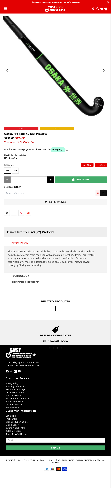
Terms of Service (14, 404)
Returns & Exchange (15, 389)
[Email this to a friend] (28, 213)
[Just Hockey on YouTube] (19, 372)
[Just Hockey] (55, 9)
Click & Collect (12, 424)
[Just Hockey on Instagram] (15, 372)
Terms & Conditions (15, 392)
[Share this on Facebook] (14, 213)
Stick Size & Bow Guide (17, 421)
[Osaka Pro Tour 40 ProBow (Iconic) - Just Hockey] (55, 68)
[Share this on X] (7, 213)
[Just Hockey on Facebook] (11, 372)
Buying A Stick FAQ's (15, 427)
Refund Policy (12, 407)
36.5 (7, 170)
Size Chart (101, 165)
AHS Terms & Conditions (17, 398)
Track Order (11, 418)
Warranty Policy (13, 395)
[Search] (103, 193)
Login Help (11, 415)
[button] (12, 158)
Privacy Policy (12, 383)
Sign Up (55, 447)
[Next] (103, 70)
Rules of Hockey (13, 431)
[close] (108, 2)
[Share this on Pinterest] (21, 213)
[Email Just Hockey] (7, 372)
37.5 (15, 170)
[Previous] (7, 70)
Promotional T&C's (14, 401)
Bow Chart (87, 165)
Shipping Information (16, 386)
